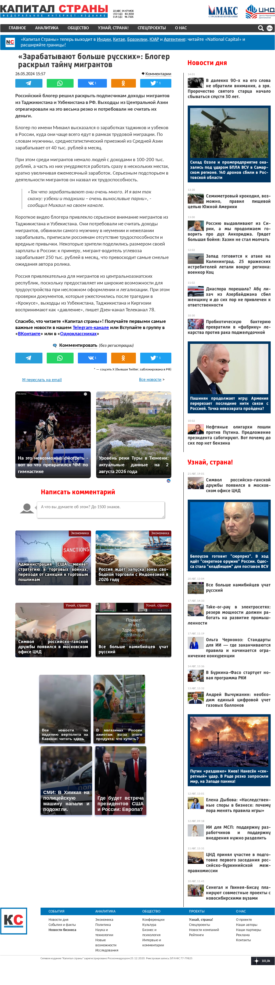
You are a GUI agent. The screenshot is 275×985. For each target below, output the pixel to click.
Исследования (106, 950)
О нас (181, 28)
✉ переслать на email (42, 380)
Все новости (150, 380)
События (56, 912)
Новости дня (207, 63)
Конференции (153, 920)
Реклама (243, 935)
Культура (149, 925)
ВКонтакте (29, 334)
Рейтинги (196, 935)
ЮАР (154, 39)
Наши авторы (246, 925)
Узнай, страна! (113, 28)
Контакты (243, 940)
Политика (103, 925)
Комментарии (158, 74)
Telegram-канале (91, 327)
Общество (78, 28)
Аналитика (47, 28)
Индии (104, 39)
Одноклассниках (78, 334)
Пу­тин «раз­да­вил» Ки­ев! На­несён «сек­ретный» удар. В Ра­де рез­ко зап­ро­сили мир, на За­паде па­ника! (229, 776)
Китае (119, 39)
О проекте (244, 920)
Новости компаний (204, 930)
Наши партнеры (248, 930)
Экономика (80, 533)
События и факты (62, 925)
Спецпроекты (152, 28)
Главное (17, 28)
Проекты (197, 912)
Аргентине (174, 39)
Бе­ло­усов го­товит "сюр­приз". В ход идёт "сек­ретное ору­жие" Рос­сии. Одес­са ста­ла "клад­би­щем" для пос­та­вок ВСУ (229, 561)
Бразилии (137, 39)
